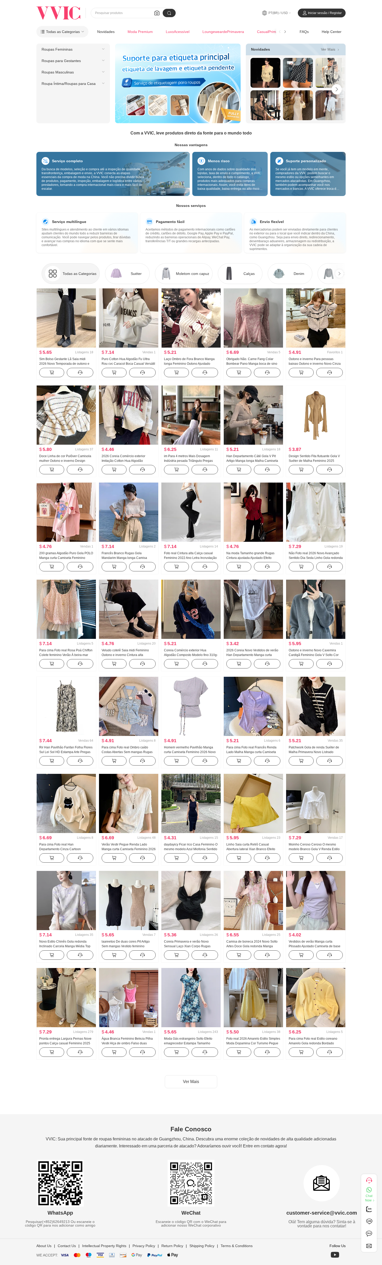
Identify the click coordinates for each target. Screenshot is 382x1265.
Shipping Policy (201, 1246)
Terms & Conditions (237, 1246)
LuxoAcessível (177, 32)
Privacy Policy (144, 1246)
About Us (43, 1246)
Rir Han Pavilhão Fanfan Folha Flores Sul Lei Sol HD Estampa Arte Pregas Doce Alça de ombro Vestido (66, 752)
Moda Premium (140, 32)
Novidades (106, 32)
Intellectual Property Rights (104, 1246)
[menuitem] (73, 49)
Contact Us (67, 1246)
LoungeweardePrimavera (223, 32)
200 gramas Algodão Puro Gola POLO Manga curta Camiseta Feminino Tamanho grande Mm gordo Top (66, 557)
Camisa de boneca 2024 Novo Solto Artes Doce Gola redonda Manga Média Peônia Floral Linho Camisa (252, 946)
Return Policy (172, 1246)
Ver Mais (330, 49)
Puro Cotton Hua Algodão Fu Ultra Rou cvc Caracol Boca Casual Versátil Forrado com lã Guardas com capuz (128, 363)
